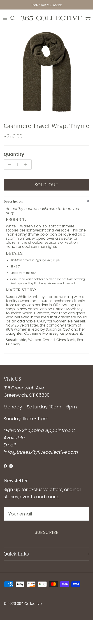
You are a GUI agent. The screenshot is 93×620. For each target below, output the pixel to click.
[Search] (15, 18)
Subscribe (46, 532)
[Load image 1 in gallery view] (46, 73)
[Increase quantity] (27, 164)
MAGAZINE (54, 4)
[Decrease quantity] (8, 164)
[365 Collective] (51, 18)
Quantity (14, 154)
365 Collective (29, 603)
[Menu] (5, 18)
